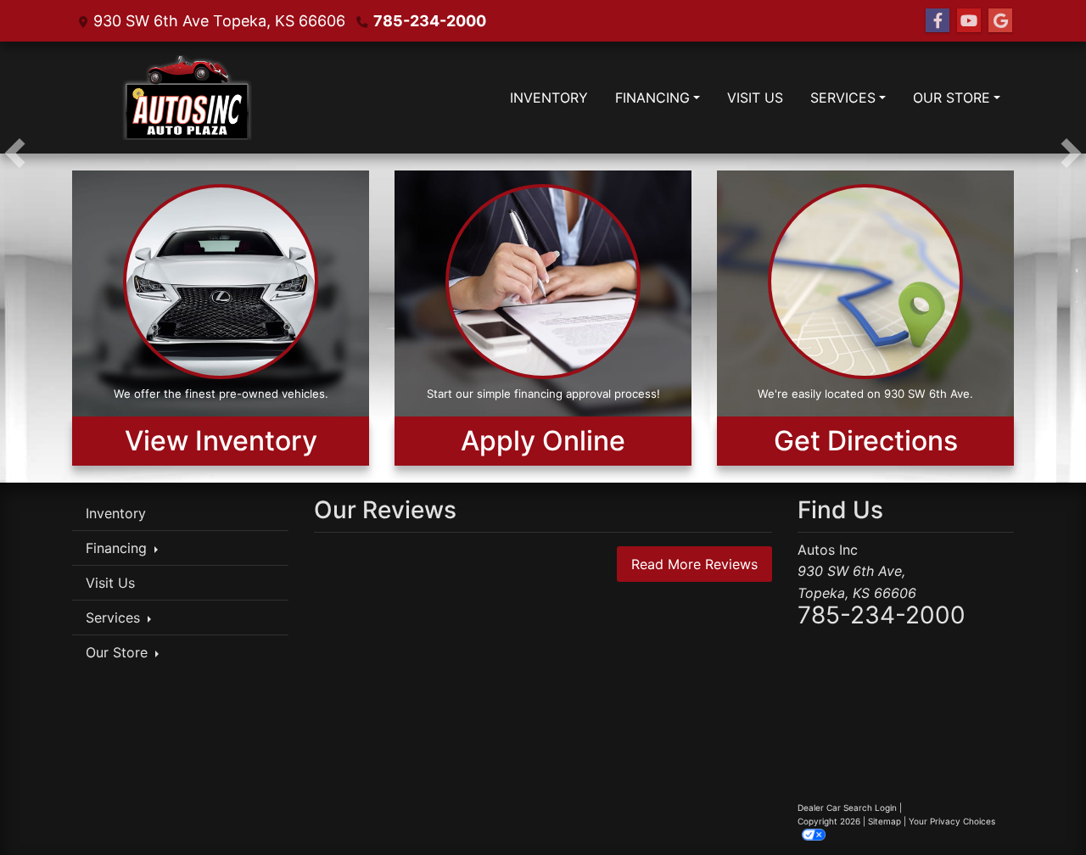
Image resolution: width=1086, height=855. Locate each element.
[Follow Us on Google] (1000, 20)
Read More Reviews (694, 564)
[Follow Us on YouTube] (969, 20)
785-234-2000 (429, 21)
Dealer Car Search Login (847, 807)
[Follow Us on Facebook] (937, 20)
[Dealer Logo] (184, 97)
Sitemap (884, 821)
